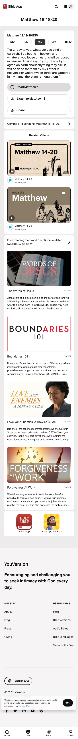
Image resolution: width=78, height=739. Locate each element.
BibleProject (20, 182)
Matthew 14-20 (26, 178)
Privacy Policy (25, 705)
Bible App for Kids (52, 531)
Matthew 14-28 (26, 225)
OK (67, 702)
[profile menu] (68, 6)
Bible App (24, 531)
